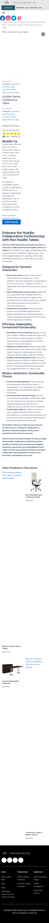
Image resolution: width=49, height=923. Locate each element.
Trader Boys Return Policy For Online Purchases (7, 894)
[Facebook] (3, 18)
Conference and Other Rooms (19, 22)
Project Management (38, 885)
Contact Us (8, 8)
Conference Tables (15, 25)
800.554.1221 (20, 8)
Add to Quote (11, 222)
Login (27, 8)
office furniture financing (23, 878)
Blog (3, 884)
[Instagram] (8, 18)
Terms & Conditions (19, 913)
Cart (40, 8)
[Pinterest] (19, 18)
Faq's (3, 887)
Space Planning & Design (40, 878)
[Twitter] (14, 18)
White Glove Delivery (38, 891)
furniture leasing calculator (24, 885)
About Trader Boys (6, 878)
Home (4, 22)
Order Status (34, 8)
